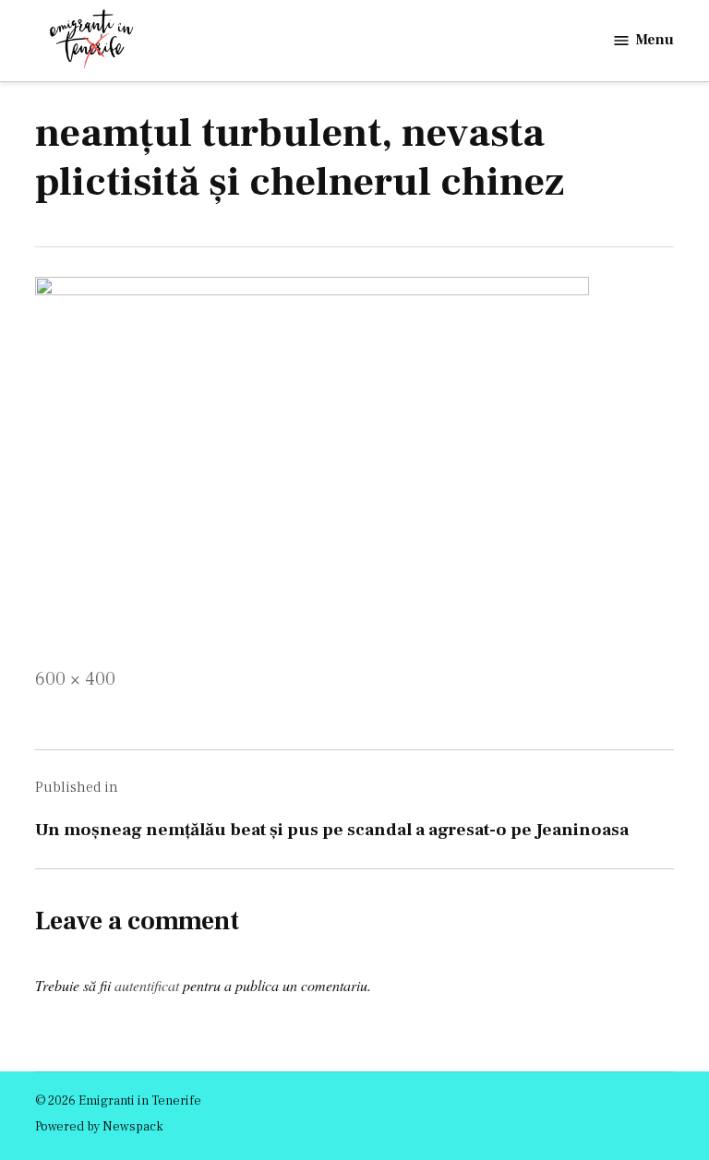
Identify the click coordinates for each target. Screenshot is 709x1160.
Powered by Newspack (99, 1126)
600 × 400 (75, 679)
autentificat (146, 985)
